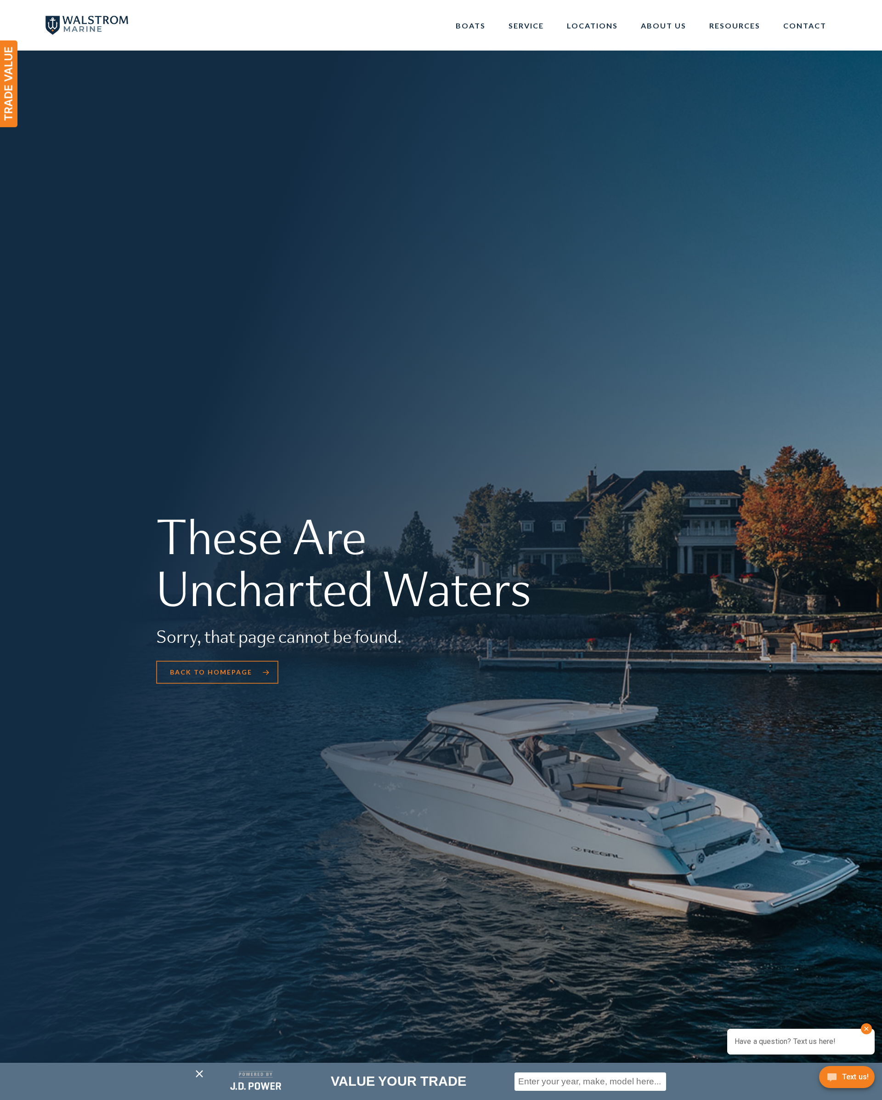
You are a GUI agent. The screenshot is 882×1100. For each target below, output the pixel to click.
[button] (217, 672)
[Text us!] (847, 1080)
